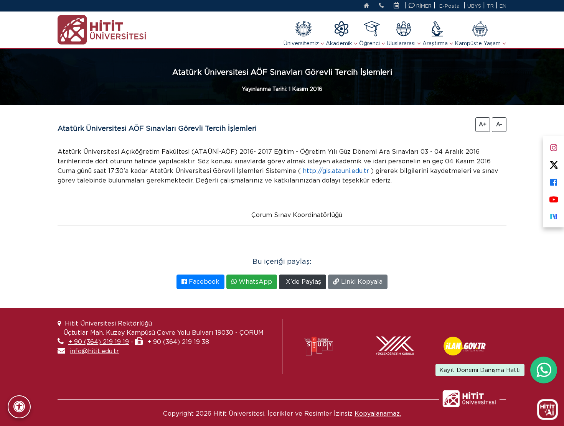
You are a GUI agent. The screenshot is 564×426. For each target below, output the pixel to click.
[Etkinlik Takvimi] (398, 6)
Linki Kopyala (361, 281)
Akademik (339, 43)
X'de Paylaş (302, 281)
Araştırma (435, 43)
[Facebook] (553, 180)
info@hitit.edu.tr (94, 351)
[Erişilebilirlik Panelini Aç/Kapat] (19, 406)
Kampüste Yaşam (478, 43)
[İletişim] (381, 6)
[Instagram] (553, 146)
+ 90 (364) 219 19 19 (98, 341)
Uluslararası (401, 43)
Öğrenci (369, 43)
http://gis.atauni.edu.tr (336, 170)
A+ (482, 124)
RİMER (423, 6)
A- (499, 124)
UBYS (474, 6)
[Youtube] (553, 197)
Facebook (203, 281)
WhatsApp (254, 281)
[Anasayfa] (366, 6)
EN (503, 6)
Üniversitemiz (301, 43)
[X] (553, 163)
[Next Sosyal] (553, 215)
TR (490, 6)
